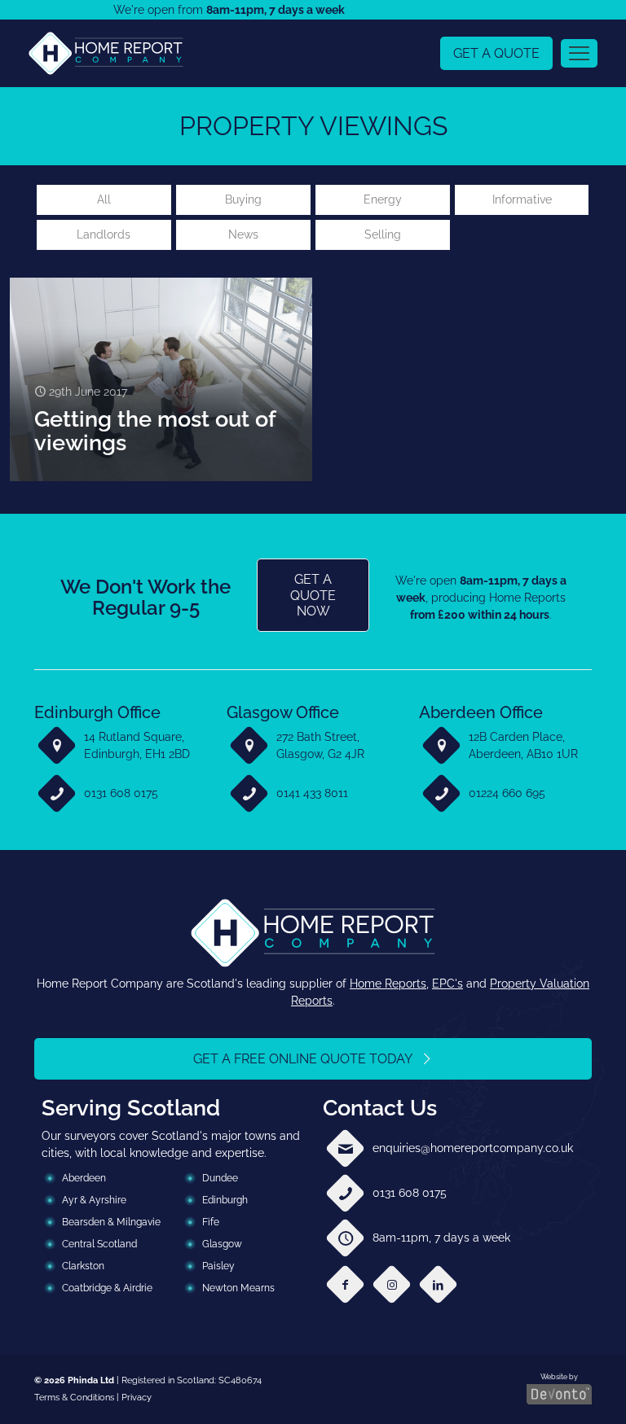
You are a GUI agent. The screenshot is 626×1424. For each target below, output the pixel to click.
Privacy (136, 1397)
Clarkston (83, 1266)
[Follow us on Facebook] (345, 1284)
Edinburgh (225, 1200)
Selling (382, 234)
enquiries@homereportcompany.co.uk (473, 1148)
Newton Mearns (238, 1288)
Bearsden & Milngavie (111, 1222)
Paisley (218, 1266)
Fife (210, 1222)
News (243, 234)
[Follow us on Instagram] (392, 1284)
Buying (243, 199)
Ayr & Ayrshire (94, 1200)
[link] (106, 53)
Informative (522, 199)
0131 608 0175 (121, 793)
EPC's (447, 983)
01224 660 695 (507, 793)
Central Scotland (99, 1244)
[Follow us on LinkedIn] (438, 1284)
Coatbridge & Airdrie (107, 1288)
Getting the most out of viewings (155, 430)
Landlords (103, 234)
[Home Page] (106, 53)
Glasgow (222, 1244)
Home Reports (388, 983)
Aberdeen (84, 1178)
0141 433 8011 (312, 793)
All (104, 199)
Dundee (220, 1178)
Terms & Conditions (74, 1397)
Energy (383, 199)
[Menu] (579, 53)
